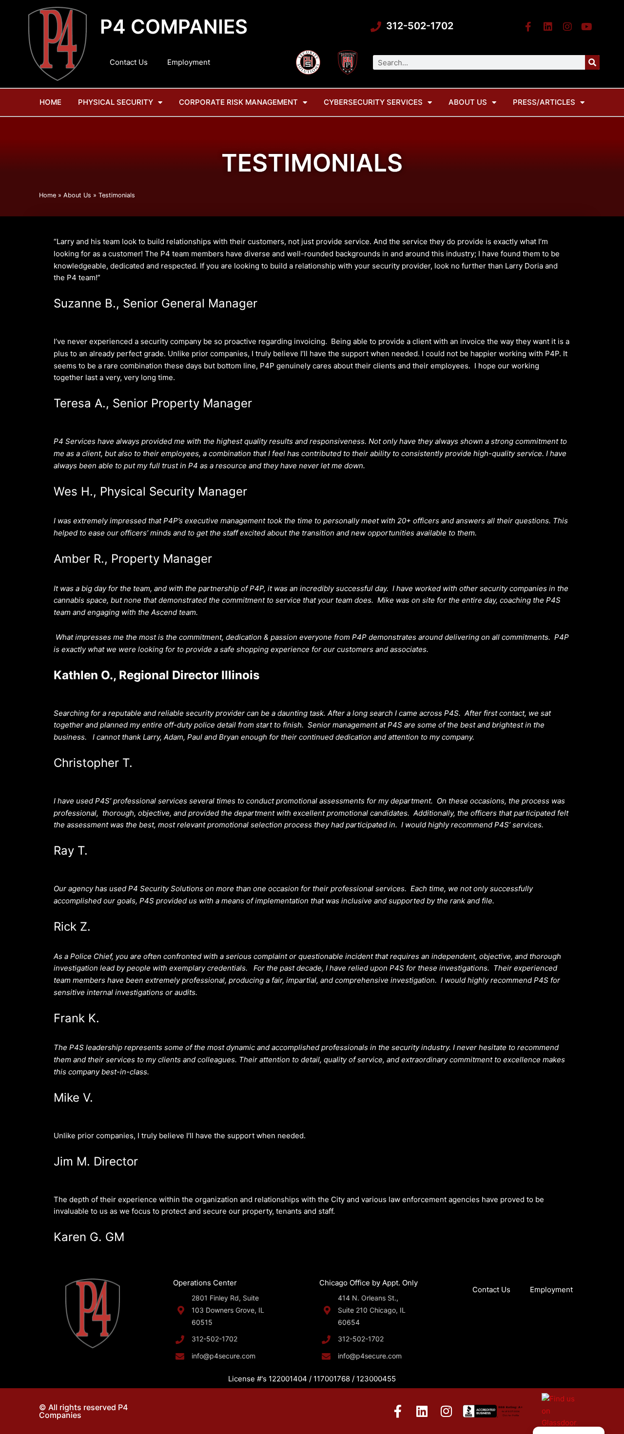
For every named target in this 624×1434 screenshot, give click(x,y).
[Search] (592, 62)
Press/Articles (544, 102)
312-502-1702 (419, 26)
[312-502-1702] (375, 26)
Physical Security (115, 102)
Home (50, 102)
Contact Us (129, 62)
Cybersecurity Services (373, 102)
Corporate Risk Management (238, 102)
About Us (467, 102)
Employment (188, 62)
